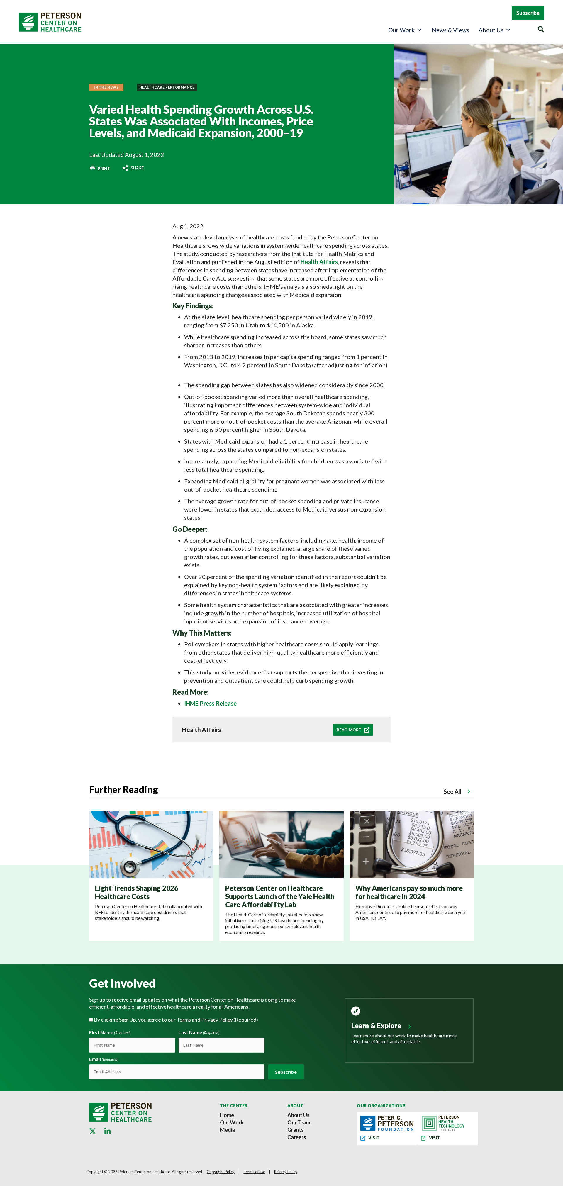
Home (227, 1115)
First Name (110, 1032)
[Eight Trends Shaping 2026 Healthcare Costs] (151, 844)
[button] (528, 13)
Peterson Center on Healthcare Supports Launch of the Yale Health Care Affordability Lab (280, 896)
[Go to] (99, 167)
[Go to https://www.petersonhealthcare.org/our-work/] (409, 1026)
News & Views (450, 29)
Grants (295, 1129)
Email (103, 1059)
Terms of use (254, 1171)
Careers (296, 1137)
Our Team (298, 1122)
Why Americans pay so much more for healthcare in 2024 (409, 892)
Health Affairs (319, 261)
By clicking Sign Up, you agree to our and (176, 1019)
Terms (184, 1019)
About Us (491, 29)
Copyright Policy (221, 1171)
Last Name (199, 1032)
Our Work (401, 29)
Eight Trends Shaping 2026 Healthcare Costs (136, 892)
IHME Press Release (210, 703)
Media (227, 1129)
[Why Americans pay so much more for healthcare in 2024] (412, 844)
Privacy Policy (217, 1019)
